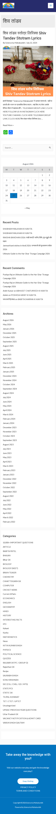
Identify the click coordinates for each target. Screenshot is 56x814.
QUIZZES (7, 658)
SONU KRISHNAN (10, 680)
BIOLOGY (7, 564)
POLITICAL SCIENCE (12, 654)
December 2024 (9, 376)
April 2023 (7, 462)
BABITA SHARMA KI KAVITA (30, 299)
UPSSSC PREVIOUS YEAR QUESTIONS (19, 710)
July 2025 (7, 350)
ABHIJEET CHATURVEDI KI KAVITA (32, 291)
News (5, 641)
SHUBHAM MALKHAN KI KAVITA (17, 229)
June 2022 (7, 505)
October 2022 (9, 487)
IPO (4, 624)
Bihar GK (7, 560)
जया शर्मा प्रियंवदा (9, 299)
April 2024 (7, 410)
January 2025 (8, 372)
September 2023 (10, 440)
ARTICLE (7, 547)
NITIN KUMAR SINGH (12, 645)
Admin (5, 295)
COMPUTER (8, 585)
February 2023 (9, 470)
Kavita (5, 633)
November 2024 (9, 380)
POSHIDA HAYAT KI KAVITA (23, 295)
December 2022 (9, 479)
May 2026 (7, 324)
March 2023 (8, 466)
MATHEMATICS (10, 637)
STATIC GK (8, 693)
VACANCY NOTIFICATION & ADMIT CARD (22, 718)
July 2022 (7, 500)
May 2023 (7, 457)
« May (27, 208)
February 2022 (9, 522)
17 (6, 190)
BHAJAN (6, 555)
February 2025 (9, 367)
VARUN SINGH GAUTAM (13, 723)
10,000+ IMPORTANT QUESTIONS (18, 542)
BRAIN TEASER (9, 572)
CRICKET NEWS (10, 590)
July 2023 (7, 449)
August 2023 (8, 444)
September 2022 (10, 492)
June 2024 (7, 402)
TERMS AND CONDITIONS (28, 791)
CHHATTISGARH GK (12, 581)
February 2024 (9, 419)
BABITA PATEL (9, 551)
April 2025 (7, 359)
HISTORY (7, 615)
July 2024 (7, 397)
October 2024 (9, 384)
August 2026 (8, 320)
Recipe (5, 671)
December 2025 (9, 333)
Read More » (8, 125)
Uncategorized (9, 706)
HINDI (6, 611)
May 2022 (7, 509)
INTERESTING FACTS (12, 620)
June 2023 (7, 453)
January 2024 (8, 423)
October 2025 (9, 337)
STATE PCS (8, 688)
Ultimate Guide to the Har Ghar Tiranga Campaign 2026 (26, 254)
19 (21, 190)
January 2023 (8, 475)
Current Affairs (9, 594)
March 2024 (8, 414)
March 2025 (8, 363)
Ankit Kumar (8, 291)
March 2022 (8, 517)
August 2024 (8, 393)
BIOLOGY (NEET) (10, 568)
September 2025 (10, 341)
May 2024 (7, 406)
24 (6, 195)
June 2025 (7, 354)
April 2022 (7, 513)
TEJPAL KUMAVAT (11, 697)
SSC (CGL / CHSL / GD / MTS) (15, 684)
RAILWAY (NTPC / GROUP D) (15, 663)
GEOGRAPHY (9, 607)
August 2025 (8, 346)
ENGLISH (7, 603)
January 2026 (8, 329)
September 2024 (10, 389)
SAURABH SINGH (10, 675)
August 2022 (8, 496)
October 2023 (9, 436)
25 (14, 195)
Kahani (6, 628)
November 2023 (9, 432)
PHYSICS (7, 650)
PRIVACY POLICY (28, 787)
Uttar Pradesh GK (10, 714)
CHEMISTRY (8, 577)
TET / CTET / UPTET (12, 701)
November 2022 (9, 483)
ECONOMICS (9, 598)
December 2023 (9, 427)
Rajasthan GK (8, 667)
